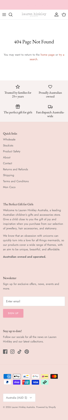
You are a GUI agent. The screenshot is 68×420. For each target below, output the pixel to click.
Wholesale (9, 139)
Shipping (8, 175)
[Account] (55, 14)
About (6, 157)
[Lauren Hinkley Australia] (34, 15)
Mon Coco (9, 187)
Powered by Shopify (46, 407)
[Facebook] (5, 351)
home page (48, 55)
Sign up (13, 313)
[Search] (12, 14)
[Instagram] (12, 351)
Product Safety (11, 151)
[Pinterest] (27, 351)
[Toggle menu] (4, 14)
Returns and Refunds (15, 169)
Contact (7, 163)
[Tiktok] (19, 351)
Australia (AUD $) (16, 398)
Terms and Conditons (16, 181)
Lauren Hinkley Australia (23, 407)
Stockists (8, 145)
